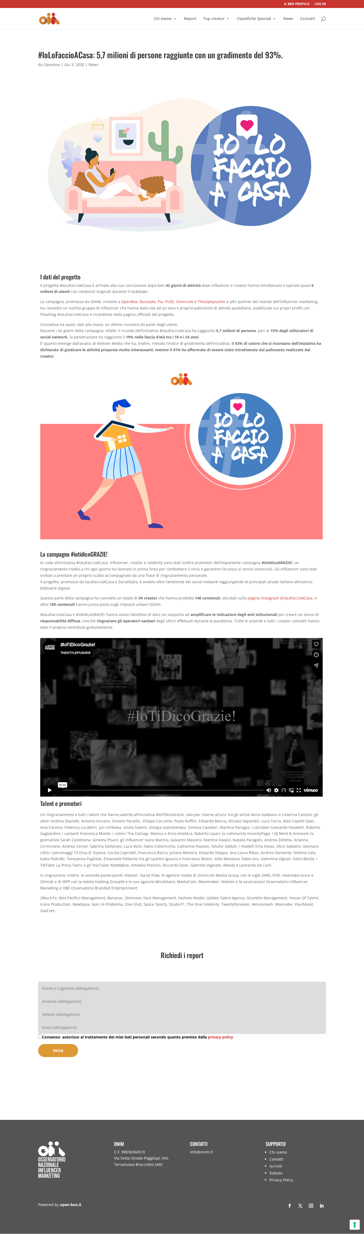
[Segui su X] (300, 1206)
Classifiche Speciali (254, 19)
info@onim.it (201, 1151)
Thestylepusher (211, 301)
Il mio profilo (297, 4)
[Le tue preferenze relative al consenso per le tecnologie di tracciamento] (355, 1225)
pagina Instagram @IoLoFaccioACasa (280, 598)
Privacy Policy (281, 1179)
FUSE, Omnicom (179, 301)
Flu (160, 301)
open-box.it (70, 1204)
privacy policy (220, 1037)
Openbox (52, 64)
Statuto (275, 1172)
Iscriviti (275, 1166)
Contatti (307, 19)
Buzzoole (148, 301)
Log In (320, 4)
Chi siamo (163, 19)
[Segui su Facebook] (289, 1206)
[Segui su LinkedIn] (321, 1206)
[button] (358, 1195)
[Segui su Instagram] (311, 1206)
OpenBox (129, 301)
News (288, 19)
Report (190, 19)
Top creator (214, 19)
